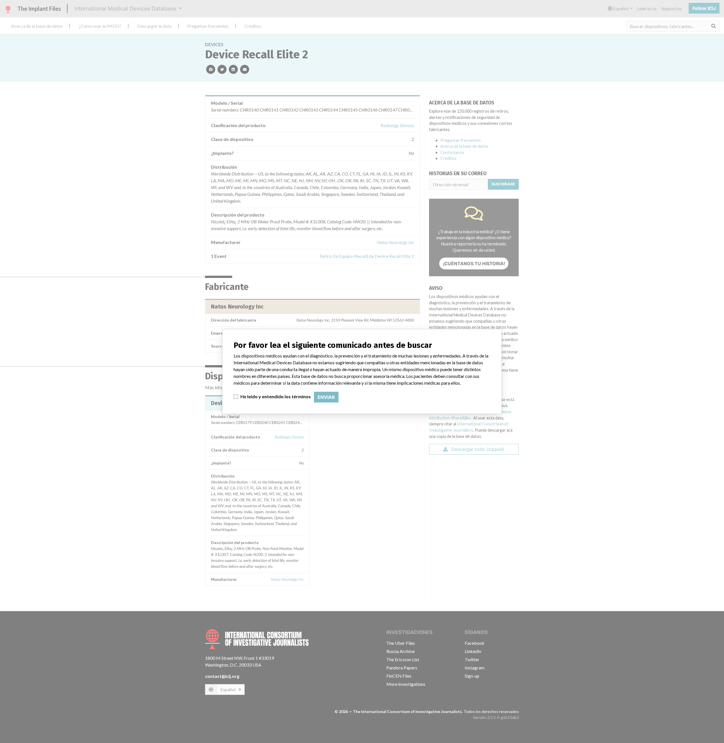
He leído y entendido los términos (275, 396)
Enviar (326, 397)
